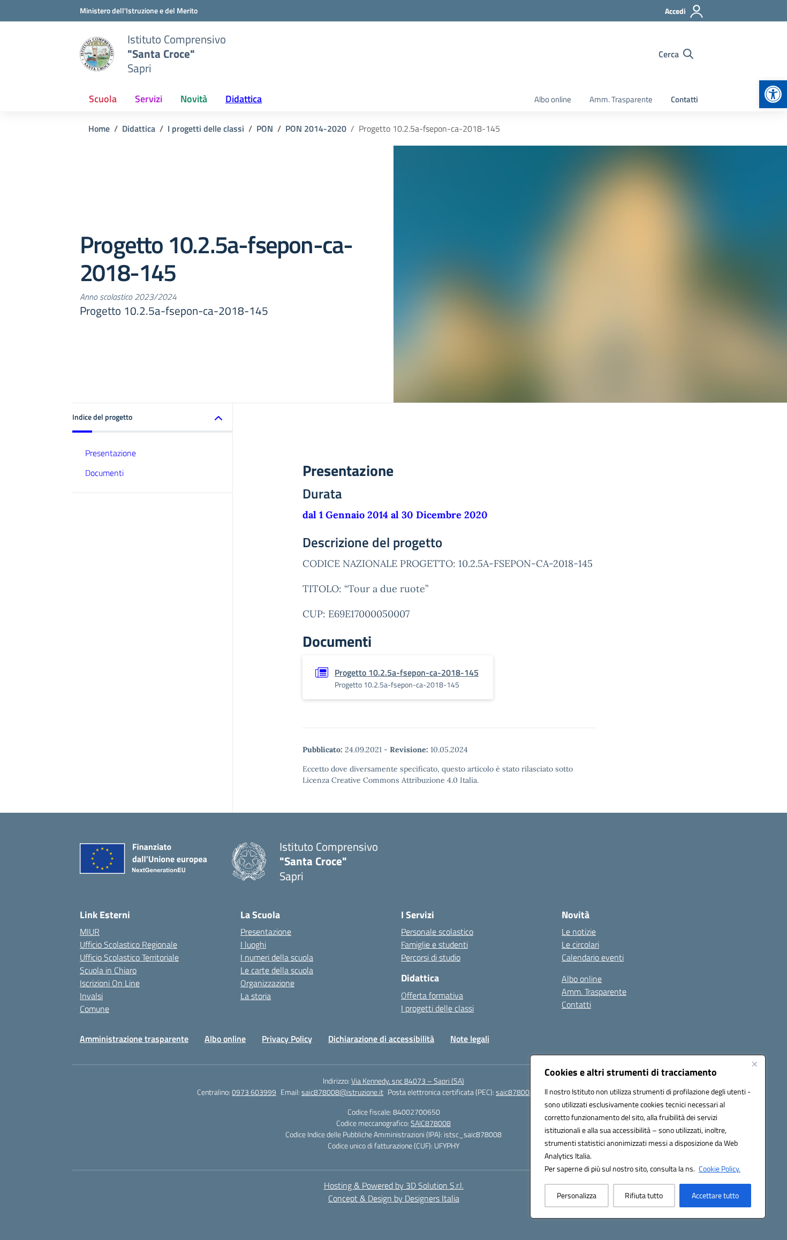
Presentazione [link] (110, 453)
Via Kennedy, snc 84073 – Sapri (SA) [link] (407, 1080)
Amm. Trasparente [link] (621, 99)
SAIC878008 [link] (431, 1123)
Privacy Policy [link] (287, 1038)
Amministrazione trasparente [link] (134, 1038)
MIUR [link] (90, 931)
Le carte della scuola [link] (276, 970)
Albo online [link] (552, 99)
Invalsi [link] (91, 995)
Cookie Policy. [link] (719, 1168)
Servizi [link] (148, 99)
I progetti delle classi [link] (437, 1008)
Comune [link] (94, 1008)
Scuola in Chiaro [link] (108, 970)
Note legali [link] (469, 1038)
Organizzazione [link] (267, 983)
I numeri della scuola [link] (276, 957)
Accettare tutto (715, 1195)
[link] (773, 94)
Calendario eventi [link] (593, 957)
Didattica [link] (243, 99)
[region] (648, 1137)
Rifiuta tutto (644, 1195)
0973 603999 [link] (254, 1092)
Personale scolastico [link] (437, 931)
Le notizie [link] (579, 931)
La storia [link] (255, 995)
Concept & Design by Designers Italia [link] (393, 1198)
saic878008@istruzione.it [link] (342, 1092)
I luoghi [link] (253, 944)
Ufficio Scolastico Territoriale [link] (129, 957)
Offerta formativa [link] (432, 995)
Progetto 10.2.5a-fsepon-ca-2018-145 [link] (407, 672)
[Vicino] (754, 1063)
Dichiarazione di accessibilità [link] (381, 1038)
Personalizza (576, 1195)
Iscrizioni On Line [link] (110, 983)
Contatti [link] (684, 99)
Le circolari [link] (580, 944)
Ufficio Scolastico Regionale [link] (128, 944)
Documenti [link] (104, 472)
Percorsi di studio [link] (430, 957)
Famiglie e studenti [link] (434, 944)
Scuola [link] (103, 99)
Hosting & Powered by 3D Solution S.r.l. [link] (394, 1185)
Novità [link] (193, 99)
